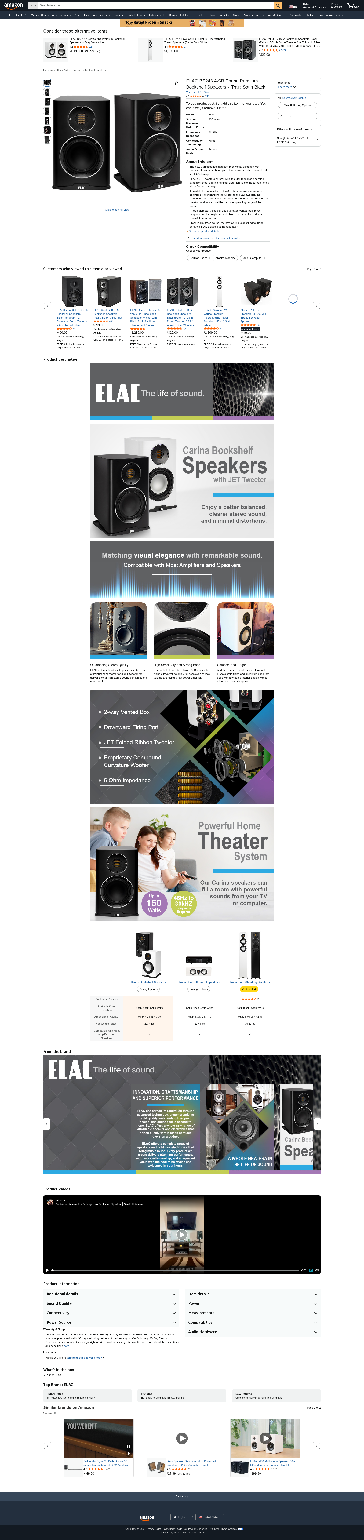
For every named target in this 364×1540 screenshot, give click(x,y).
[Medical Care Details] (48, 15)
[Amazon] (14, 5)
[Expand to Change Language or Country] (298, 7)
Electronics (49, 70)
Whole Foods (137, 14)
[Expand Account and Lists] (325, 7)
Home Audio (63, 70)
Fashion (211, 14)
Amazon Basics (61, 14)
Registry (224, 14)
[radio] (47, 82)
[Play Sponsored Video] (182, 1438)
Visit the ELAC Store (198, 91)
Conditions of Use (134, 1529)
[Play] (46, 1270)
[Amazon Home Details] (263, 15)
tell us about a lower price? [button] (85, 1357)
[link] (77, 51)
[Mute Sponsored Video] (129, 1453)
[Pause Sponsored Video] (129, 1446)
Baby (310, 14)
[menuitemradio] (311, 1270)
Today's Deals (157, 14)
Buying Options (148, 989)
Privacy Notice (154, 1529)
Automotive (296, 14)
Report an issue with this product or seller (215, 237)
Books (173, 14)
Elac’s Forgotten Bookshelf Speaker (99, 1204)
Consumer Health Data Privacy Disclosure (185, 1529)
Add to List (286, 116)
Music (236, 14)
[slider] (175, 1270)
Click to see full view (117, 209)
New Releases (101, 14)
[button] (8, 15)
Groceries (119, 14)
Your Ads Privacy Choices (223, 1529)
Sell (200, 14)
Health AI (21, 14)
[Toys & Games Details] (286, 15)
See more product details (204, 231)
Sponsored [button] (48, 1413)
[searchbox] (156, 5)
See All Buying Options (297, 105)
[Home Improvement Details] (342, 15)
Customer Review (66, 1204)
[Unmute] (317, 1270)
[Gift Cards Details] (194, 15)
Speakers (77, 70)
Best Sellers (81, 14)
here (66, 1345)
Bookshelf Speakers (95, 70)
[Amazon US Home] (147, 1519)
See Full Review (133, 1204)
